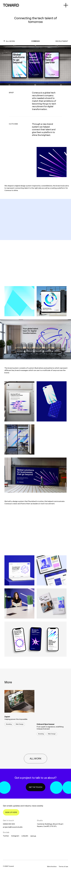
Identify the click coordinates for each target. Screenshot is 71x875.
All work (35, 754)
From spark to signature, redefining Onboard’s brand (50, 728)
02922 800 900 (9, 824)
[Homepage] (35, 849)
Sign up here (11, 812)
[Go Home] (11, 5)
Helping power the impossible (15, 719)
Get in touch (35, 787)
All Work (10, 41)
